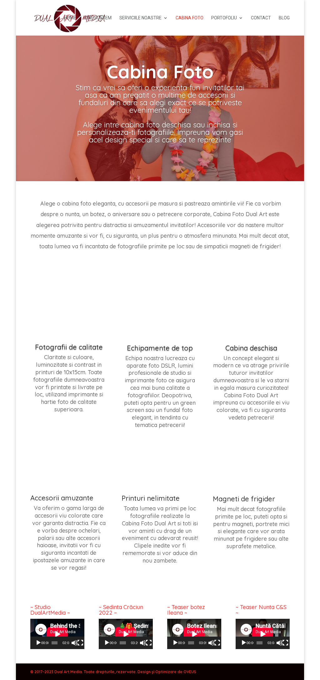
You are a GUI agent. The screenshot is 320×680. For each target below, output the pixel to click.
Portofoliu (224, 18)
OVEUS (189, 671)
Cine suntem (98, 18)
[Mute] (74, 643)
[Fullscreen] (80, 643)
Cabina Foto (189, 18)
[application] (57, 634)
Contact (261, 18)
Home (70, 18)
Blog (284, 18)
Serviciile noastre (140, 18)
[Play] (38, 643)
